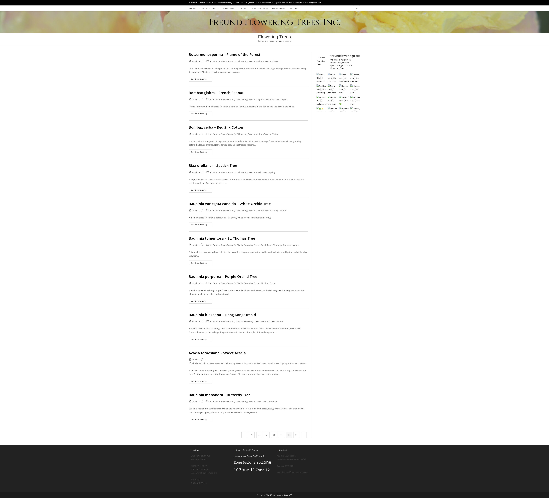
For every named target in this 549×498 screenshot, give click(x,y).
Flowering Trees (245, 61)
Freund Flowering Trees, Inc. (274, 22)
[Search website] (357, 8)
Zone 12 (263, 469)
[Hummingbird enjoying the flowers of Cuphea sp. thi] (344, 112)
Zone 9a (240, 462)
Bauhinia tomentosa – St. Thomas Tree (222, 238)
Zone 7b (237, 457)
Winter (275, 61)
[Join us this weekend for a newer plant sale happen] (321, 78)
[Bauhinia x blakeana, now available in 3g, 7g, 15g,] (355, 101)
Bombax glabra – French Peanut (216, 92)
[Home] (259, 41)
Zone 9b (254, 462)
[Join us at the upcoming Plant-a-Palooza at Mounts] (333, 101)
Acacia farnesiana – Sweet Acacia (217, 353)
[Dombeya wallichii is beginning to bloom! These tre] (355, 112)
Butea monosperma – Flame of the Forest (224, 54)
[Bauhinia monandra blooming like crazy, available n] (321, 89)
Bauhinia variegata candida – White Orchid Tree (230, 203)
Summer (287, 245)
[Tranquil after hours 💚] (344, 101)
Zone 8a (251, 456)
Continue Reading (201, 80)
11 (296, 435)
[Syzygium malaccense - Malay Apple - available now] (321, 101)
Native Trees (260, 363)
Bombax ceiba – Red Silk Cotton (216, 127)
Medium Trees (262, 61)
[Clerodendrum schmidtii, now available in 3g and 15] (333, 112)
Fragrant (260, 99)
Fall (240, 245)
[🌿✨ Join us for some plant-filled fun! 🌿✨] (321, 112)
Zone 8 (243, 456)
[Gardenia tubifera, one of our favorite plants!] (355, 78)
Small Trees (261, 172)
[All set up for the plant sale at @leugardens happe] (333, 78)
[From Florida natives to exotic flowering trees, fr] (333, 89)
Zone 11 (247, 470)
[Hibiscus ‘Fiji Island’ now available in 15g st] (355, 89)
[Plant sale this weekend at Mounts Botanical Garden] (344, 78)
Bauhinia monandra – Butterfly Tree (219, 394)
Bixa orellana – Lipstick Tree (213, 165)
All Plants (214, 61)
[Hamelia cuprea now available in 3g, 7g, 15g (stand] (344, 89)
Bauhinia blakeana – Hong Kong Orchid (222, 314)
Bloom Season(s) (228, 61)
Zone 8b (260, 456)
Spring (285, 99)
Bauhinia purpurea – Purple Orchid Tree (223, 276)
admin (195, 61)
